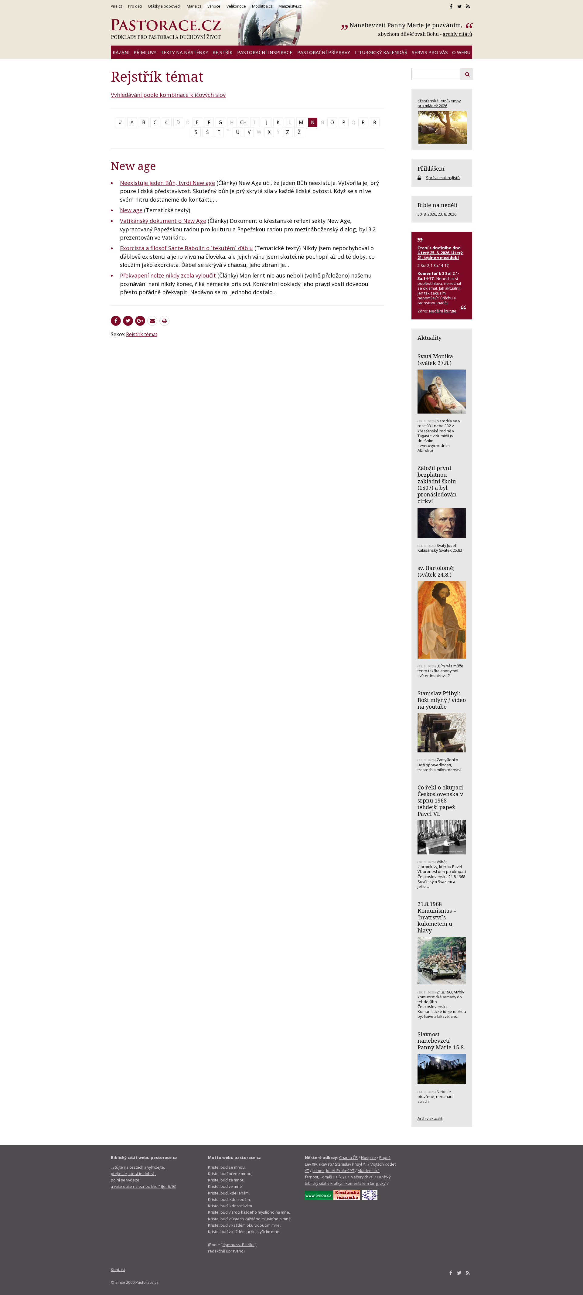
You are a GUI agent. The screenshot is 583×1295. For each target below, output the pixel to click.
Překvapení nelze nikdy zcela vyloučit (168, 275)
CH (243, 122)
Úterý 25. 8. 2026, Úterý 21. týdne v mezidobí (440, 255)
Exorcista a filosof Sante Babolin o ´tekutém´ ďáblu (186, 248)
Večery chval (362, 1177)
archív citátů (457, 34)
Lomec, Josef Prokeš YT (333, 1170)
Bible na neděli (438, 205)
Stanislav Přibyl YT (351, 1164)
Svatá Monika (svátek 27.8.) (435, 359)
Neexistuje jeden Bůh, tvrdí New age (167, 182)
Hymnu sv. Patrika (238, 1244)
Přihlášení (431, 168)
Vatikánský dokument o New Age (163, 220)
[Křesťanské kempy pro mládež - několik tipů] (442, 127)
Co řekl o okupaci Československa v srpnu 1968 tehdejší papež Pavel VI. (440, 800)
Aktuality (430, 337)
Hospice (368, 1157)
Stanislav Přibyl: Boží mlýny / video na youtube (442, 700)
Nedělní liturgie (442, 311)
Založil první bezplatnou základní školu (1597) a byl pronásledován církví (437, 484)
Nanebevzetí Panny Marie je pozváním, (406, 25)
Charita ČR (348, 1157)
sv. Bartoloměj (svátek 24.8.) (436, 571)
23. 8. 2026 (447, 214)
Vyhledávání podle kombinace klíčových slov (168, 94)
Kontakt (118, 1269)
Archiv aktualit (430, 1118)
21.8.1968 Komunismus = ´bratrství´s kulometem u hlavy (437, 917)
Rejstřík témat (141, 334)
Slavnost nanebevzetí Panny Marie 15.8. (441, 1041)
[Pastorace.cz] (166, 29)
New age (131, 210)
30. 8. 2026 (427, 214)
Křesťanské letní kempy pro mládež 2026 (439, 103)
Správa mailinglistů (443, 177)
